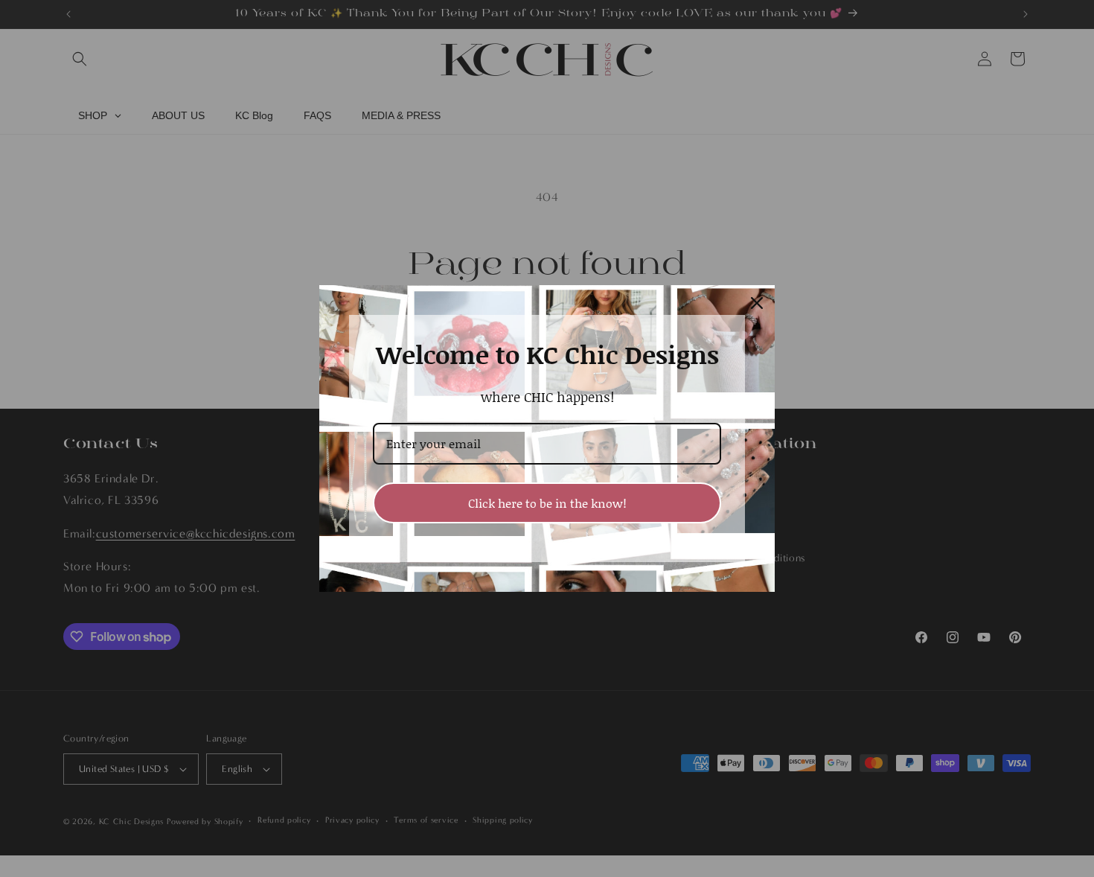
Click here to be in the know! (547, 502)
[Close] (757, 303)
